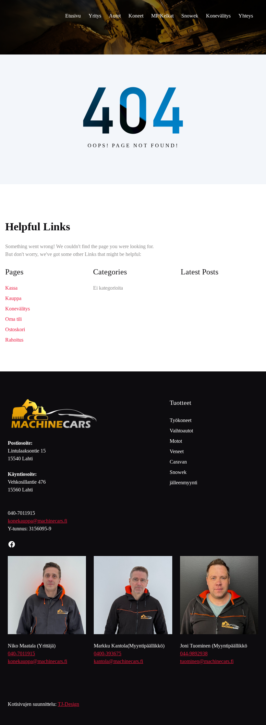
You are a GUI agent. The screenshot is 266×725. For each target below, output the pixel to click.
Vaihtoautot (181, 430)
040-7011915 (21, 653)
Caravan (178, 462)
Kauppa (13, 298)
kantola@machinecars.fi (118, 661)
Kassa (11, 288)
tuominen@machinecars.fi (207, 661)
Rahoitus (14, 340)
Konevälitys (17, 308)
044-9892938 (194, 653)
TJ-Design (68, 704)
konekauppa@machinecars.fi (37, 521)
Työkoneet (180, 420)
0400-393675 (107, 653)
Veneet (177, 451)
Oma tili (13, 319)
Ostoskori (15, 329)
